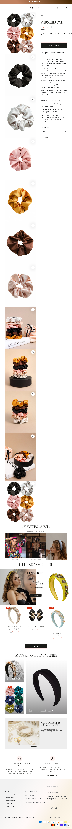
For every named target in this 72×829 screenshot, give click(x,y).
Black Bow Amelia (36, 627)
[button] (56, 8)
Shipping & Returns (11, 795)
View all (36, 646)
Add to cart (54, 40)
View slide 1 (33, 745)
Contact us (8, 803)
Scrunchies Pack (12, 709)
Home (42, 15)
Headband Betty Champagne (14, 628)
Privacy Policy (9, 798)
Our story (8, 792)
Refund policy (9, 806)
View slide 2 (38, 745)
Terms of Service (10, 801)
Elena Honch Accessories (48, 19)
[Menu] (5, 8)
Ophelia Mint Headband (58, 634)
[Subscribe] (66, 792)
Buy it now (54, 45)
